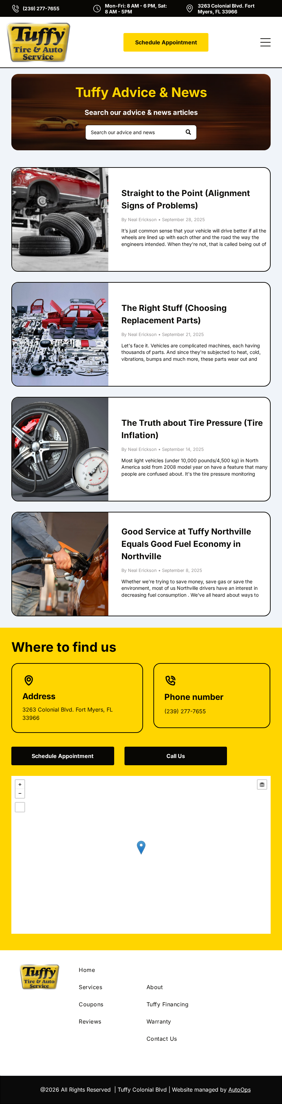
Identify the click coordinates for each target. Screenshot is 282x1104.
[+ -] (141, 855)
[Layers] (262, 784)
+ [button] (19, 784)
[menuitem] (107, 969)
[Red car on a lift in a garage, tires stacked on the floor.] (60, 219)
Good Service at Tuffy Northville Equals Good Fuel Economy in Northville (186, 544)
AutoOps (239, 1089)
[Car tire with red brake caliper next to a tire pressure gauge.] (60, 449)
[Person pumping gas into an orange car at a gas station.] (60, 564)
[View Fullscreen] (19, 807)
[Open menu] (265, 42)
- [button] (19, 793)
